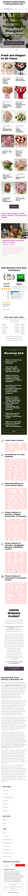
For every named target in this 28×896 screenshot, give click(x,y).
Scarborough (16, 449)
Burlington (24, 443)
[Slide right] (17, 261)
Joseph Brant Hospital (16, 472)
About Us (5, 810)
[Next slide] (18, 49)
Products (5, 807)
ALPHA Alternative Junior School (18, 520)
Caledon (7, 445)
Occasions (5, 800)
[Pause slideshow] (26, 49)
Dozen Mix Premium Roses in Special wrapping (20, 105)
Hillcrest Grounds (22, 468)
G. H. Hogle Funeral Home (18, 507)
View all (14, 206)
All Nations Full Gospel (15, 556)
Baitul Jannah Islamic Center (13, 569)
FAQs (4, 833)
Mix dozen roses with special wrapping (19, 153)
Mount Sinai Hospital (21, 475)
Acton (6, 443)
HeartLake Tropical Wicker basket (7, 177)
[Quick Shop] (16, 9)
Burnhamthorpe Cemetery (13, 493)
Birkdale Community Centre (12, 592)
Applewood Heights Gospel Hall (18, 564)
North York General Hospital (12, 476)
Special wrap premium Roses (20, 80)
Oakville (10, 449)
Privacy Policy (17, 881)
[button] (2, 9)
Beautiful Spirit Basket (20, 178)
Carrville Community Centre (19, 603)
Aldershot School (10, 531)
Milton (13, 448)
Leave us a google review (14, 668)
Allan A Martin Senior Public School (14, 534)
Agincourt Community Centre (13, 583)
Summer (5, 794)
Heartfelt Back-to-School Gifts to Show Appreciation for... (13, 241)
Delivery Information (8, 843)
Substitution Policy (8, 853)
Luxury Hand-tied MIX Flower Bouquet (7, 106)
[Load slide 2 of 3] (14, 50)
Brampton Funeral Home (16, 491)
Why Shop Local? (7, 839)
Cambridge (24, 445)
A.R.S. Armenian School (12, 519)
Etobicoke (15, 446)
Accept (13, 885)
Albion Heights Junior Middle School (16, 530)
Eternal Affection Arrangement (20, 130)
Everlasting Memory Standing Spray (7, 200)
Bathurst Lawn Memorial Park (13, 488)
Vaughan (12, 451)
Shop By (5, 804)
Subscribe (20, 866)
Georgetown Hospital (16, 467)
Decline (13, 888)
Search (5, 820)
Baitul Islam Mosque (20, 567)
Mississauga (19, 448)
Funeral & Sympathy (8, 797)
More (14, 431)
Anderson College (15, 538)
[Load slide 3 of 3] (16, 50)
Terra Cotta (24, 449)
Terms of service (7, 856)
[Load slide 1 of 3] (12, 50)
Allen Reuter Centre (15, 586)
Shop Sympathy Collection (14, 43)
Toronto (7, 451)
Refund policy (6, 849)
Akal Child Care (15, 525)
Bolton (11, 443)
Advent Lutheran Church (13, 552)
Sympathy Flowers (6, 746)
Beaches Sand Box (21, 590)
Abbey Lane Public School (12, 522)
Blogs (4, 823)
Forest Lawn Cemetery (17, 505)
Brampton (17, 443)
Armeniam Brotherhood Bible (13, 566)
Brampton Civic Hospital (12, 459)
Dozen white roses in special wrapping (6, 81)
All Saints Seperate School (20, 533)
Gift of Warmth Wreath (20, 199)
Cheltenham (8, 446)
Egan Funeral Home (15, 504)
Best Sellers (6, 790)
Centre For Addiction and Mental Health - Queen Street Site (16, 461)
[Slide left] (10, 261)
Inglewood (8, 448)
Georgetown (23, 446)
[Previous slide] (9, 49)
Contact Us (6, 836)
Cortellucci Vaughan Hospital (19, 462)
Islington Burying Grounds (12, 508)
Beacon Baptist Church (16, 572)
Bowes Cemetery (21, 489)
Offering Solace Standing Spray (7, 130)
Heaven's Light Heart (7, 152)
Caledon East (15, 445)
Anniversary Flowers (19, 744)
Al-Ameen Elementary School (18, 528)
